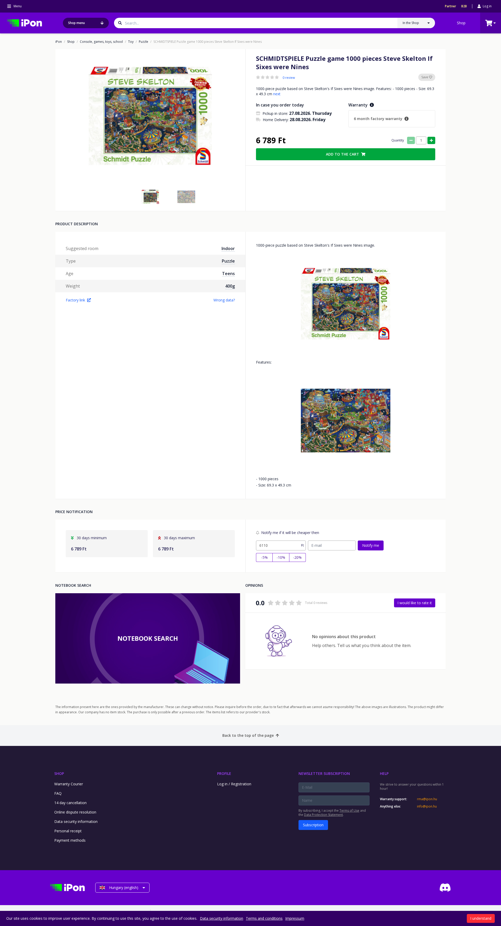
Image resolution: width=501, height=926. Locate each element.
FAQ (58, 793)
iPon (58, 42)
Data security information (76, 821)
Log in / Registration (234, 783)
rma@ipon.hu (427, 799)
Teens (228, 273)
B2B (464, 6)
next (277, 93)
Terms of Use (349, 810)
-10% (281, 557)
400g (230, 286)
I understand (480, 918)
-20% (297, 557)
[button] (150, 197)
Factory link (75, 300)
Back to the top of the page (248, 735)
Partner (450, 6)
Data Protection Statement (323, 814)
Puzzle (143, 42)
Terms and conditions (264, 918)
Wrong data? (224, 300)
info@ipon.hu (427, 806)
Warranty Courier (68, 783)
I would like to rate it (414, 602)
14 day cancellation (70, 802)
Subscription (313, 824)
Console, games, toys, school (101, 42)
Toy (131, 42)
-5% (264, 557)
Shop (461, 22)
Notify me (370, 545)
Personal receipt (68, 830)
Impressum (294, 918)
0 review (289, 78)
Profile (224, 773)
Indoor (228, 248)
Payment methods (70, 840)
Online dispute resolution (75, 812)
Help (384, 773)
